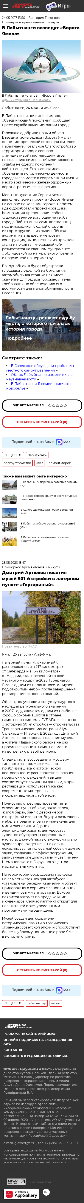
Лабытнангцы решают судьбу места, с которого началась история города (40, 323)
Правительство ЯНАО (19, 646)
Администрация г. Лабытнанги (26, 100)
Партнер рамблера (40, 1182)
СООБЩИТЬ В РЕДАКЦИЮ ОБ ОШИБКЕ (35, 1056)
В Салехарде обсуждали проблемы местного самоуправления (40, 368)
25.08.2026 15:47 (14, 563)
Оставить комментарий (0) (42, 422)
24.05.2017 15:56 (13, 18)
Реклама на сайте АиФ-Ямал (29, 1034)
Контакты (12, 1050)
